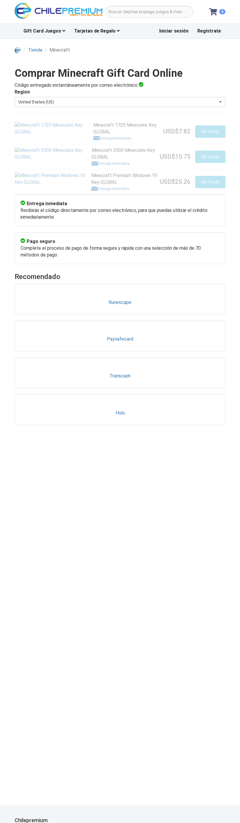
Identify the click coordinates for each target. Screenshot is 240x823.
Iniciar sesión (173, 31)
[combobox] (120, 102)
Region (22, 92)
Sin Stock (210, 131)
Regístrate (209, 31)
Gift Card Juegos (42, 31)
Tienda (35, 50)
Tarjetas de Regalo (95, 31)
